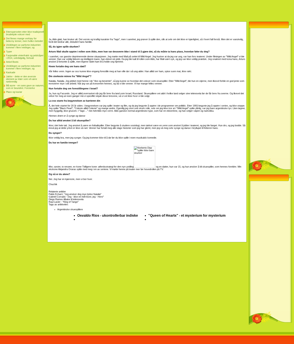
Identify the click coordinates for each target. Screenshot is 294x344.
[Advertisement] (78, 9)
